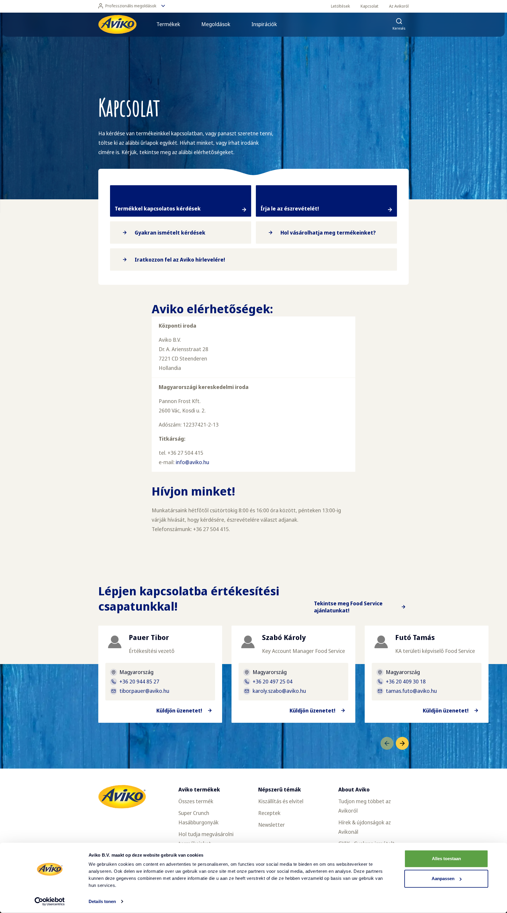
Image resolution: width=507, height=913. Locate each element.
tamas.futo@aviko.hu (411, 690)
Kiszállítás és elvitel (280, 801)
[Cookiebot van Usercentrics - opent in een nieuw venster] (49, 901)
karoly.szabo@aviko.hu (279, 690)
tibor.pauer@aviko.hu (144, 690)
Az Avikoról (399, 6)
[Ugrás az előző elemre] (387, 743)
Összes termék (195, 801)
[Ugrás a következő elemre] (402, 743)
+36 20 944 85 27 (139, 681)
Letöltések (340, 6)
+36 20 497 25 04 (273, 681)
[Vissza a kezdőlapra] (117, 24)
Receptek (269, 812)
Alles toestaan (446, 858)
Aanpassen (443, 878)
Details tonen (102, 901)
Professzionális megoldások (130, 6)
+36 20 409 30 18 (406, 681)
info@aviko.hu (192, 462)
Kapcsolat (369, 6)
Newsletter (271, 824)
